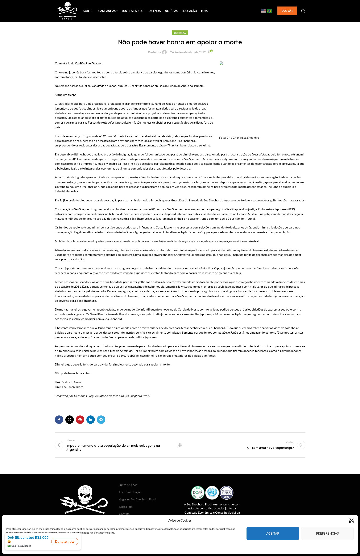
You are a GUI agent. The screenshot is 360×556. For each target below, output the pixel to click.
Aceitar (272, 533)
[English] (264, 11)
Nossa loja (125, 506)
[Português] (269, 11)
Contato (124, 514)
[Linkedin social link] (90, 419)
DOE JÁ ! (287, 10)
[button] (351, 520)
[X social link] (69, 419)
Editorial (180, 32)
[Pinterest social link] (80, 419)
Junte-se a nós (128, 485)
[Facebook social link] (59, 419)
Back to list (180, 445)
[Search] (303, 11)
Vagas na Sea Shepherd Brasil (138, 499)
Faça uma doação (130, 492)
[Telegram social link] (101, 419)
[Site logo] (67, 10)
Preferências (327, 533)
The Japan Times (72, 387)
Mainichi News (71, 382)
